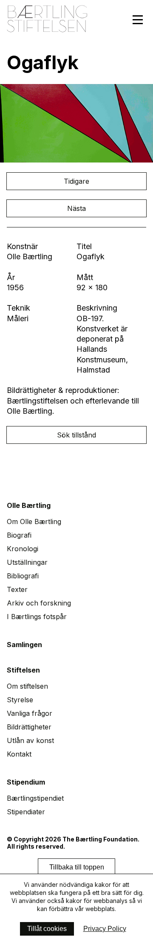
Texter (17, 589)
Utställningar (27, 562)
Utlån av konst (30, 740)
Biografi (19, 535)
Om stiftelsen (27, 686)
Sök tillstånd (76, 435)
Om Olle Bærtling (34, 521)
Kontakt (19, 754)
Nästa (76, 208)
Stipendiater (26, 811)
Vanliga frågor (29, 713)
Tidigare (76, 181)
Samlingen (24, 644)
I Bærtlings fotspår (37, 616)
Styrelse (20, 699)
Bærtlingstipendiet (35, 798)
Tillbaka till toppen (76, 867)
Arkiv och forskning (39, 603)
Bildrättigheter (29, 727)
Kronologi (22, 548)
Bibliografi (23, 576)
